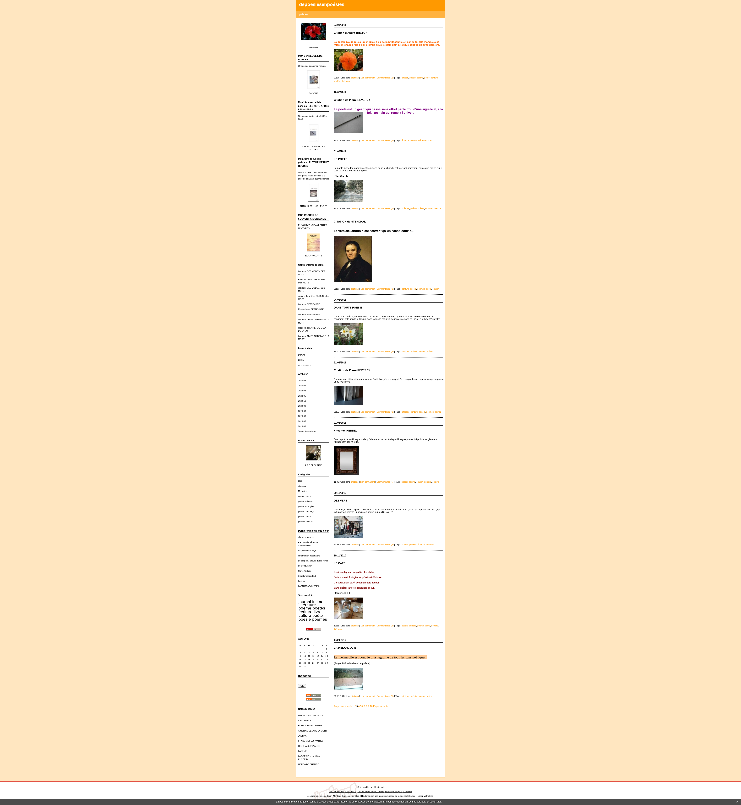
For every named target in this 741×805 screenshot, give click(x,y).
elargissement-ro (306, 537)
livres (430, 140)
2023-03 (302, 426)
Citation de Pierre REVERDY (352, 100)
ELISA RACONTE (313, 256)
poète (317, 615)
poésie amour (304, 496)
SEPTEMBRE (313, 304)
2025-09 (302, 385)
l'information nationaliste (309, 556)
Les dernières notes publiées (371, 791)
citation (405, 78)
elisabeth (302, 328)
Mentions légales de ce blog (346, 796)
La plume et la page (307, 550)
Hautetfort (379, 787)
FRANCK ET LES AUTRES (310, 741)
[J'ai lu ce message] (737, 801)
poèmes (319, 619)
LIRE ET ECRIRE (313, 465)
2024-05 (302, 396)
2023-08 (302, 411)
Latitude (301, 581)
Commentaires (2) (385, 140)
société (337, 81)
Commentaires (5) (384, 482)
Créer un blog (363, 787)
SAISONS (313, 93)
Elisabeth (302, 309)
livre (317, 611)
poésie (305, 619)
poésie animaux (305, 501)
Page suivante (380, 706)
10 (371, 706)
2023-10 (302, 401)
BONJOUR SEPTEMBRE (310, 725)
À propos (313, 47)
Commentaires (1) (385, 78)
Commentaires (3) (385, 351)
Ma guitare (303, 491)
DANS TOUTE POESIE (348, 307)
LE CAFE (339, 563)
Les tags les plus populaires (399, 791)
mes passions (304, 365)
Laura (301, 360)
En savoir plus (433, 801)
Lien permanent (367, 78)
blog (300, 481)
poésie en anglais (306, 506)
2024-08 (302, 390)
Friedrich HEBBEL (345, 430)
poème (305, 608)
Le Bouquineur (305, 566)
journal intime (311, 601)
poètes (319, 608)
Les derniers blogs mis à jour (342, 791)
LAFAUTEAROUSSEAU (309, 586)
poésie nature (304, 516)
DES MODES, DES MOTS (310, 715)
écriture (305, 611)
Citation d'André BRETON (350, 32)
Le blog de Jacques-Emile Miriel (313, 561)
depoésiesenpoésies (321, 4)
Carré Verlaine (304, 571)
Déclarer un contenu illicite (319, 796)
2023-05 (302, 421)
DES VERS (340, 500)
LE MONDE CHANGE (308, 764)
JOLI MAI (302, 736)
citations (302, 486)
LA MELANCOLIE (345, 647)
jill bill (300, 288)
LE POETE (340, 159)
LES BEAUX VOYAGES (309, 746)
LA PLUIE (302, 751)
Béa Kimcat (303, 279)
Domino (301, 355)
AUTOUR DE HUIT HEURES (313, 206)
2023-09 (302, 406)
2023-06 (302, 416)
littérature (307, 605)
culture (305, 615)
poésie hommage (306, 511)
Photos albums (306, 440)
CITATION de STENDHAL (350, 221)
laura (300, 271)
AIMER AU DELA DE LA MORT (312, 731)
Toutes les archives (307, 431)
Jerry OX (302, 296)
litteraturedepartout (307, 576)
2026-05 (302, 380)
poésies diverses (306, 521)
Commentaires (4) (385, 626)
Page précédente (343, 706)
